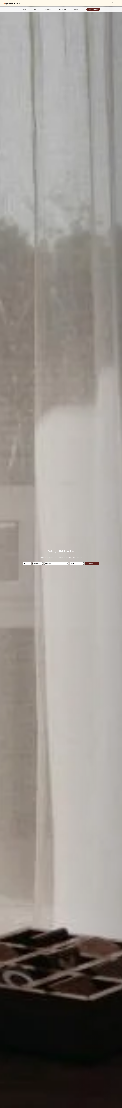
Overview (24, 9)
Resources (76, 9)
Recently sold (48, 9)
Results (35, 9)
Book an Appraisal (93, 9)
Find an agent (62, 9)
